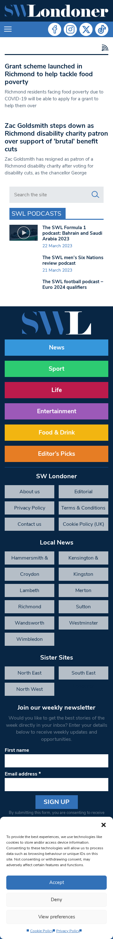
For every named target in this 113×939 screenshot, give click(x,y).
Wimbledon (29, 639)
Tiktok (101, 29)
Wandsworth (29, 623)
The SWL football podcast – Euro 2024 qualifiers (72, 284)
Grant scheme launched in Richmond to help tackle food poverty (49, 74)
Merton (83, 590)
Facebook (54, 29)
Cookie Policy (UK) (83, 524)
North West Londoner (29, 691)
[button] (103, 824)
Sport (56, 369)
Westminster (83, 623)
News (56, 348)
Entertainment (56, 411)
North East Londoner (29, 675)
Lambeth (29, 590)
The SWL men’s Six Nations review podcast (72, 260)
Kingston (83, 574)
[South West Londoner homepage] (56, 11)
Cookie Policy (41, 930)
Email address (23, 773)
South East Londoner (83, 675)
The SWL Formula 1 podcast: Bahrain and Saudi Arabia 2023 (72, 233)
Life (56, 390)
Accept (56, 882)
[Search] (95, 195)
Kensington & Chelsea (83, 560)
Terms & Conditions (83, 508)
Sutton (83, 606)
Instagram (70, 29)
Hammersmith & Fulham (29, 560)
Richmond (29, 606)
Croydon (29, 574)
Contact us (29, 524)
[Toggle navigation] (8, 29)
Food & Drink (57, 433)
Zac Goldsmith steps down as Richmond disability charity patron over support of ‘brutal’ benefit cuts (56, 137)
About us (29, 491)
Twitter (86, 29)
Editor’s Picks (56, 454)
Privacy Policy (68, 930)
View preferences (56, 917)
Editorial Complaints (83, 493)
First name (17, 750)
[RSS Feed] (104, 48)
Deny (56, 899)
